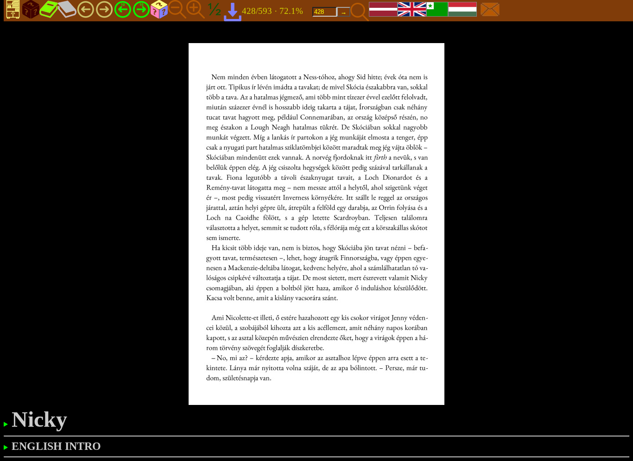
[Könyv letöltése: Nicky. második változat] (232, 11)
